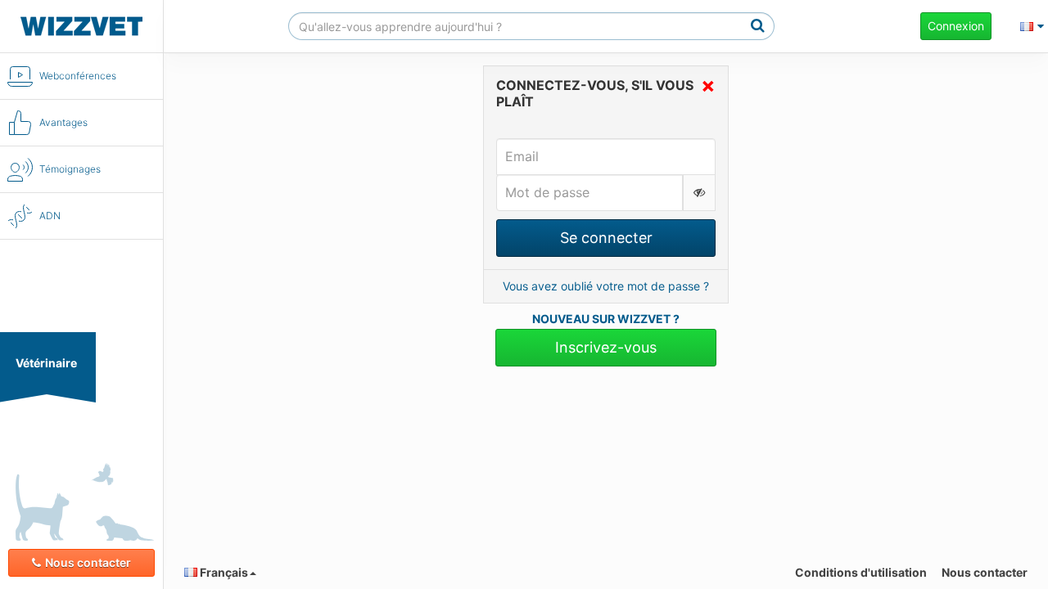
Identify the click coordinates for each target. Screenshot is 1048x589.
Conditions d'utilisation (861, 572)
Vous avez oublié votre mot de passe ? (606, 286)
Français (222, 572)
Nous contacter (88, 562)
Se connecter (606, 237)
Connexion (956, 26)
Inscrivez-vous (606, 347)
